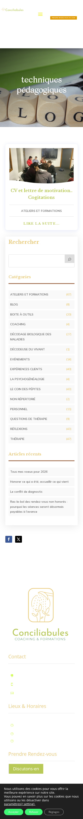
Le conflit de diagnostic (26, 492)
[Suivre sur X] (18, 539)
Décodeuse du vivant (27, 349)
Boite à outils (21, 314)
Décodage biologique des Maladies (30, 336)
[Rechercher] (69, 258)
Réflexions (18, 429)
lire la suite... (41, 223)
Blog (14, 304)
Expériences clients (26, 369)
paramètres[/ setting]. (19, 804)
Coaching (18, 324)
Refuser (33, 812)
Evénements (20, 359)
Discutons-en (26, 769)
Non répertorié (22, 399)
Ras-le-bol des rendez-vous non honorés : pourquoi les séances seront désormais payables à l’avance (38, 507)
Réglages (54, 812)
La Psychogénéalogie (27, 379)
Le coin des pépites (25, 389)
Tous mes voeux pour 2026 (28, 472)
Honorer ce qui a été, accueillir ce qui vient (39, 482)
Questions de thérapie (28, 419)
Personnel (18, 409)
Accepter (13, 812)
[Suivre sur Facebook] (8, 539)
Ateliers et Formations (41, 211)
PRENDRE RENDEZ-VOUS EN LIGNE (63, 18)
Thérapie (17, 439)
